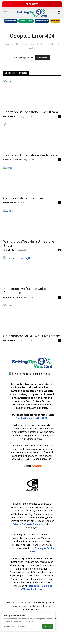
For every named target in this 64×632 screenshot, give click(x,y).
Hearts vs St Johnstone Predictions (30, 155)
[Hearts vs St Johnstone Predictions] (32, 137)
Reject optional (18, 626)
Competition (42, 21)
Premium (55, 21)
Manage (7, 626)
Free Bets (32, 4)
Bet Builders (34, 606)
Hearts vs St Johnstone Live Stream (30, 112)
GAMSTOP (42, 418)
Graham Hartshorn (12, 159)
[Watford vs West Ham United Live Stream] (32, 223)
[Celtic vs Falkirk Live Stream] (32, 180)
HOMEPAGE (42, 58)
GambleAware (24, 418)
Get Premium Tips (30, 609)
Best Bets (47, 606)
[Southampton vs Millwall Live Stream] (32, 318)
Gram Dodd (8, 250)
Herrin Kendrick (11, 116)
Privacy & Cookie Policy (27, 524)
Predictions (10, 21)
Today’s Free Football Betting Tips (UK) (37, 602)
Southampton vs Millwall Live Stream (31, 336)
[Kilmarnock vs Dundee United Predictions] (32, 270)
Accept (48, 626)
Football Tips (26, 21)
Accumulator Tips (18, 606)
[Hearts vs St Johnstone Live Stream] (32, 94)
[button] (5, 12)
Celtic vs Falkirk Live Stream (24, 198)
